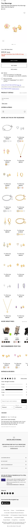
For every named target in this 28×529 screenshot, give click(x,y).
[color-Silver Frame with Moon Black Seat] (25, 342)
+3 (20, 342)
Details (8, 52)
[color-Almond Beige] (2, 342)
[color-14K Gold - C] (22, 211)
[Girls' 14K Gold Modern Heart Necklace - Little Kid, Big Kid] (7, 306)
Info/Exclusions (15, 88)
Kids (5, 0)
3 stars (3, 389)
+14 (10, 141)
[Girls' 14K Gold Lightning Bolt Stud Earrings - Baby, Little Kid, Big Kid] (7, 286)
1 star (3, 395)
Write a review (24, 378)
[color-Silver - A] (4, 141)
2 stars (3, 392)
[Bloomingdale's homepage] (1, 0)
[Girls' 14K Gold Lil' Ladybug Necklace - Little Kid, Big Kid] (20, 151)
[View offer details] (14, 111)
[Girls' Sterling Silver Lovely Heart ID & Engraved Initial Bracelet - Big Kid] (7, 128)
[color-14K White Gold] (18, 141)
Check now (21, 484)
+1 (10, 342)
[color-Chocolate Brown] (4, 342)
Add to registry (14, 69)
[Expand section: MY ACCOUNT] (14, 461)
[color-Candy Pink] (16, 342)
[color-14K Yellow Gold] (22, 141)
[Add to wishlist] (24, 13)
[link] (7, 139)
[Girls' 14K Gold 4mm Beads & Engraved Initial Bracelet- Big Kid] (20, 221)
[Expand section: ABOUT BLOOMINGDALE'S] (14, 464)
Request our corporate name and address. (15, 523)
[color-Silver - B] (6, 141)
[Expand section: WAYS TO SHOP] (14, 468)
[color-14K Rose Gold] (20, 141)
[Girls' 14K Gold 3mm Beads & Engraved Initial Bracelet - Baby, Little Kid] (20, 198)
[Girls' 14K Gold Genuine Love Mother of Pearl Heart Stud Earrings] (20, 244)
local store (13, 80)
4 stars (3, 387)
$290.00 (3, 52)
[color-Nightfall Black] (9, 342)
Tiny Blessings (6, 3)
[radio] (4, 141)
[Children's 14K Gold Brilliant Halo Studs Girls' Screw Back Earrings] (7, 174)
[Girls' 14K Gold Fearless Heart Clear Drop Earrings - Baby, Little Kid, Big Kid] (7, 244)
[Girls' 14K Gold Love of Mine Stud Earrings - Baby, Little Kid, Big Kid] (20, 128)
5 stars (3, 384)
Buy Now (14, 65)
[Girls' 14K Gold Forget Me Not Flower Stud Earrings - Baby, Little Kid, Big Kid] (20, 265)
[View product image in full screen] (3, 41)
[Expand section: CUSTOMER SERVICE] (14, 457)
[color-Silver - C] (8, 141)
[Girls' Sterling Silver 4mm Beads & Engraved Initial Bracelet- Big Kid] (7, 198)
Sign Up (19, 85)
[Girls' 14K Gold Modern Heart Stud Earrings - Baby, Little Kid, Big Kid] (6, 355)
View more (4, 103)
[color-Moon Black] (7, 342)
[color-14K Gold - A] (18, 211)
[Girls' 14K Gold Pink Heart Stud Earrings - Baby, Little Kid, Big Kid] (17, 355)
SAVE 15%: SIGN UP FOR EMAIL (14, 439)
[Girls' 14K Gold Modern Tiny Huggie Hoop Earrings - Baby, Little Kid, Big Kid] (20, 174)
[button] (14, 29)
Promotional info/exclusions (13, 484)
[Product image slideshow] (14, 29)
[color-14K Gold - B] (20, 211)
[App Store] (5, 502)
